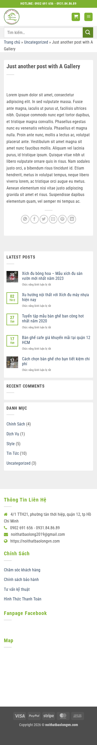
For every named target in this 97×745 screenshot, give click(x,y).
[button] (76, 17)
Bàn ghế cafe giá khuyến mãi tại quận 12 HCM (56, 340)
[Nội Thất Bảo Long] (11, 17)
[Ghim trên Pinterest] (62, 219)
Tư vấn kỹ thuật (17, 589)
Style (10, 443)
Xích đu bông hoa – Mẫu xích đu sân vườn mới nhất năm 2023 (52, 276)
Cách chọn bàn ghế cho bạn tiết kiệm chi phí (56, 361)
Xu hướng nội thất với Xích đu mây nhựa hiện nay (55, 297)
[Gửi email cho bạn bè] (53, 219)
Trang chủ (12, 42)
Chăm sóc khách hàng (22, 569)
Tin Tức (12, 453)
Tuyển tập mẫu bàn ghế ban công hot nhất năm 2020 (53, 318)
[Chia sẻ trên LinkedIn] (72, 219)
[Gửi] (88, 32)
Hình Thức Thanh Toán (22, 599)
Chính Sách (15, 424)
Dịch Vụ (12, 433)
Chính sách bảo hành (21, 579)
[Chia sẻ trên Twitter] (44, 219)
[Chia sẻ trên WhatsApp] (25, 219)
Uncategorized (36, 42)
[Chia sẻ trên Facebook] (34, 219)
